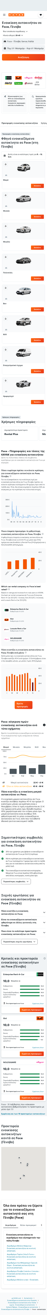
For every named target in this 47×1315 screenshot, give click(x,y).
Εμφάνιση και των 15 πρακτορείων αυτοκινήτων (23, 1114)
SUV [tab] (36, 747)
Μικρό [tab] (6, 747)
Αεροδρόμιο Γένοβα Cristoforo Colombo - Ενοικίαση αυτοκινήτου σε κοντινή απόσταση (23, 1273)
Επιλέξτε (37, 186)
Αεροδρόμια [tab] (10, 1225)
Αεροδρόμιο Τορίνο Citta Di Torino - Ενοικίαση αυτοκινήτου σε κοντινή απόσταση (21, 1256)
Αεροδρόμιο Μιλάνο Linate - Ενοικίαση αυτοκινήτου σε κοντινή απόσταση (22, 1281)
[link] (23, 705)
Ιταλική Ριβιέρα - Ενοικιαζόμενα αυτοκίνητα (22, 1307)
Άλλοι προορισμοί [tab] (28, 1225)
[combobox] (15, 31)
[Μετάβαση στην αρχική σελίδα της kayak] (16, 14)
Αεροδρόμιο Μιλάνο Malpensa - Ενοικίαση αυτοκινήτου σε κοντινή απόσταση (21, 1248)
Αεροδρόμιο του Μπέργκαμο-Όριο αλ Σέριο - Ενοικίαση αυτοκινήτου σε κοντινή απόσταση (22, 1265)
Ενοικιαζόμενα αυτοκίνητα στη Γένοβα (15, 1309)
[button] (4, 15)
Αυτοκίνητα (28, 1298)
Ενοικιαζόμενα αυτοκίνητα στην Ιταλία (22, 1303)
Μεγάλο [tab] (27, 747)
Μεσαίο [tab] (16, 747)
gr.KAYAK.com (16, 1298)
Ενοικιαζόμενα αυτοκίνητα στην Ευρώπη (22, 1300)
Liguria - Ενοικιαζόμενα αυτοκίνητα (22, 1305)
